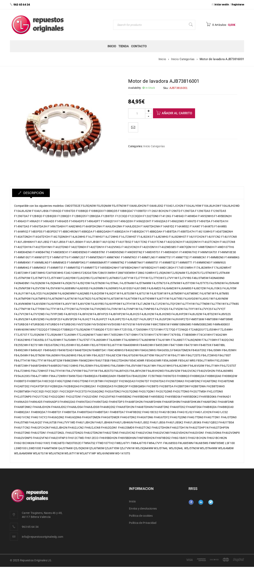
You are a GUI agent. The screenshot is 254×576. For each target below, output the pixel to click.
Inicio (162, 59)
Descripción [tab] (33, 193)
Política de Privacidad (143, 522)
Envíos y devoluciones (143, 508)
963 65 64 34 (30, 526)
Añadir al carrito (177, 113)
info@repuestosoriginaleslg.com (42, 536)
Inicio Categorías (182, 59)
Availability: (134, 87)
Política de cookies (141, 515)
